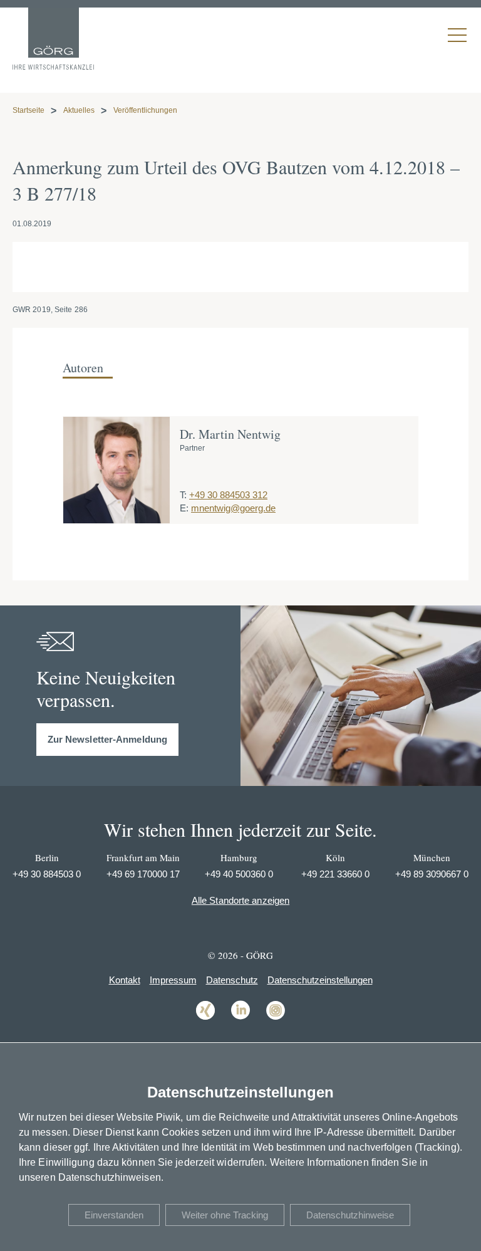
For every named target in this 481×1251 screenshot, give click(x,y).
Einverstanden (114, 1215)
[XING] (205, 1018)
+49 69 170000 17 (143, 874)
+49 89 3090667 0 (431, 874)
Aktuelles (79, 110)
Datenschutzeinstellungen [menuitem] (320, 980)
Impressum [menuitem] (173, 980)
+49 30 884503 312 (228, 494)
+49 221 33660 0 (335, 874)
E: (184, 508)
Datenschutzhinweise (350, 1215)
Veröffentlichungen (145, 110)
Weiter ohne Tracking (225, 1215)
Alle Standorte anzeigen (240, 900)
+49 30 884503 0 (47, 874)
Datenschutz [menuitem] (232, 980)
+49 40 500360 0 (239, 874)
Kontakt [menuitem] (124, 980)
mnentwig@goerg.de (233, 508)
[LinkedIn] (240, 1018)
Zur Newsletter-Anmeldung (107, 739)
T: (183, 494)
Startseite (28, 110)
